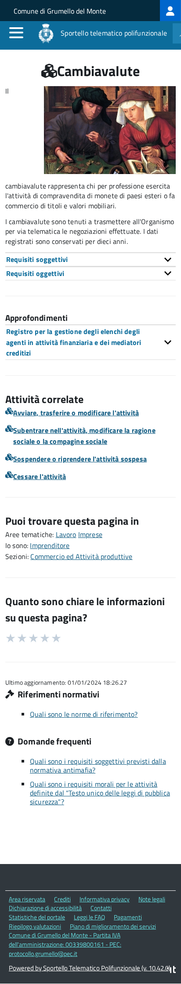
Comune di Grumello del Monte (60, 11)
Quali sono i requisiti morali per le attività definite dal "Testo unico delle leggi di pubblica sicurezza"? (100, 793)
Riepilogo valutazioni (35, 926)
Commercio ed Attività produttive (81, 556)
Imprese (90, 534)
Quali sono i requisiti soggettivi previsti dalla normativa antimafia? (98, 765)
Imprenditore (49, 545)
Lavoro (66, 534)
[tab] (90, 259)
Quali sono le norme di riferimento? (84, 714)
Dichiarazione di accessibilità (45, 907)
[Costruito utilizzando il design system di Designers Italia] (171, 970)
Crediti (62, 899)
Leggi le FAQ (89, 917)
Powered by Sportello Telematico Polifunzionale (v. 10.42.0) (89, 968)
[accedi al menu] (16, 32)
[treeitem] (170, 10)
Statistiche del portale (37, 917)
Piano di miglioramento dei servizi (113, 926)
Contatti (101, 907)
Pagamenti (128, 917)
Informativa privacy (105, 899)
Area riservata (27, 899)
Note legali (151, 899)
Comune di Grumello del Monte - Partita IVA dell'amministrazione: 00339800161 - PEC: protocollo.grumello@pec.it (65, 944)
